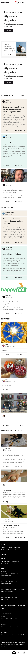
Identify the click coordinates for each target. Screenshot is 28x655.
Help (22, 644)
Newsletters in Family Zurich (7, 637)
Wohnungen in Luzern (13, 611)
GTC (2, 647)
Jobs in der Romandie (6, 589)
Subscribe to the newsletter (14, 547)
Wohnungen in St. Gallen (15, 619)
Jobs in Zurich (4, 573)
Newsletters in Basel (5, 599)
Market (2, 552)
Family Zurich (4, 632)
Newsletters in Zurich (6, 575)
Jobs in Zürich (4, 581)
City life (3, 547)
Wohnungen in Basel (12, 597)
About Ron (13, 644)
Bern (2, 603)
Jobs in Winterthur (5, 627)
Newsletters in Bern (22, 605)
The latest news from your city (14, 550)
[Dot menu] (25, 101)
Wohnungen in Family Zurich (18, 635)
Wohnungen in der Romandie (18, 589)
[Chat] (19, 652)
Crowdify (14, 564)
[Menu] (3, 652)
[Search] (8, 652)
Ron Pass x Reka (11, 552)
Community (3, 554)
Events (2, 550)
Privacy (6, 647)
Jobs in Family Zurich (5, 635)
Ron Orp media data (5, 561)
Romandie (3, 587)
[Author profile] (3, 137)
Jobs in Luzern (4, 611)
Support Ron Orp (5, 564)
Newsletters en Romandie (7, 591)
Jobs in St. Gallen (5, 619)
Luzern (2, 608)
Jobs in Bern (4, 605)
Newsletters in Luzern (6, 613)
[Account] (24, 652)
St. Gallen (3, 616)
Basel (2, 595)
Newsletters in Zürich (6, 583)
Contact (18, 644)
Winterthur (3, 624)
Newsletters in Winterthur (7, 629)
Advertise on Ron (15, 561)
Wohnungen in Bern (12, 605)
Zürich (2, 579)
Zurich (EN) (3, 571)
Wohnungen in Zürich (13, 581)
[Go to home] (5, 2)
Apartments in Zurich (13, 573)
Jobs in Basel (4, 597)
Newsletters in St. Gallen (6, 621)
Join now (8, 30)
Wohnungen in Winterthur (16, 627)
